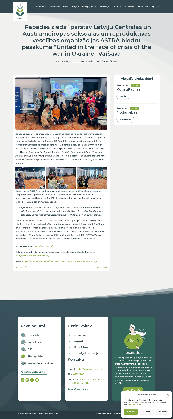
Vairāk (123, 96)
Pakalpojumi (87, 7)
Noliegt (146, 412)
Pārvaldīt (162, 412)
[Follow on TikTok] (22, 380)
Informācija (104, 7)
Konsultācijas (35, 342)
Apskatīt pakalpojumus (33, 372)
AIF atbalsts (130, 7)
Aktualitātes (55, 7)
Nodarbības (34, 335)
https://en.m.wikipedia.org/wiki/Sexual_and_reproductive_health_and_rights (61, 261)
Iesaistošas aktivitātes (40, 363)
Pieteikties (125, 119)
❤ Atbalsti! (143, 7)
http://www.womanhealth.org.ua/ (32, 256)
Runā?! (66, 7)
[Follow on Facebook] (32, 380)
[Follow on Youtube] (37, 380)
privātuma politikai (135, 404)
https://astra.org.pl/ (43, 246)
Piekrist (130, 412)
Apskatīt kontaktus (78, 389)
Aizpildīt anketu (133, 390)
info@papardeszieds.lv (90, 369)
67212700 (78, 374)
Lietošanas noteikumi (48, 413)
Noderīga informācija (86, 353)
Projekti (75, 7)
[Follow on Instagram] (27, 380)
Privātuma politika (27, 413)
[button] (168, 394)
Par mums (39, 7)
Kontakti (118, 7)
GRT (30, 349)
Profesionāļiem (107, 61)
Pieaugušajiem (36, 356)
